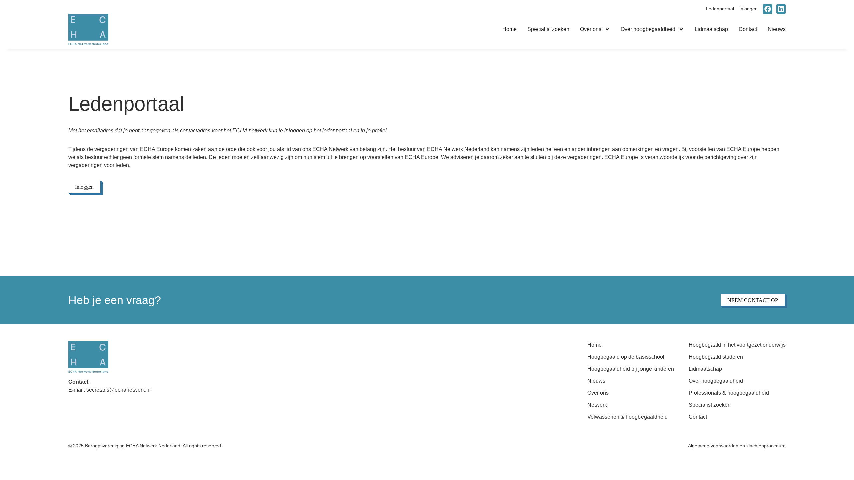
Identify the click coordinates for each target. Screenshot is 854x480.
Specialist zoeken (548, 29)
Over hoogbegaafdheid (648, 29)
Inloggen (84, 187)
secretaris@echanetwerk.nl (118, 390)
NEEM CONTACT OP (752, 300)
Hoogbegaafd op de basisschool (625, 357)
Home (509, 29)
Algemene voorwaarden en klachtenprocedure (737, 445)
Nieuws (777, 29)
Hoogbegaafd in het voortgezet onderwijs (737, 345)
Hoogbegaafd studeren (716, 357)
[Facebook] (767, 9)
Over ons (590, 29)
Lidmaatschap (711, 29)
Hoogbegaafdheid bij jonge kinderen (630, 369)
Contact (748, 29)
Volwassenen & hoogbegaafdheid (627, 417)
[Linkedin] (781, 9)
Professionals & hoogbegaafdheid (729, 393)
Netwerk (597, 405)
